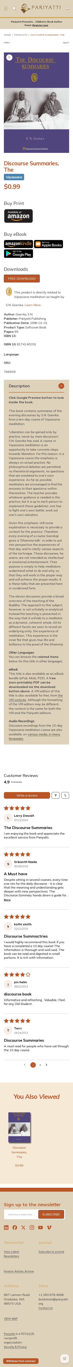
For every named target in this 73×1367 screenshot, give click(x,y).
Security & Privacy (15, 1347)
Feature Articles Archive (19, 1271)
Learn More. (33, 305)
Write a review (27, 795)
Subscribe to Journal (51, 1251)
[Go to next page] (47, 1065)
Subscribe (51, 1214)
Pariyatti (9, 1334)
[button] (6, 8)
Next (66, 42)
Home (7, 34)
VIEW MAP (11, 1318)
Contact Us (46, 1308)
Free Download (22, 278)
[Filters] (56, 795)
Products (20, 34)
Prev (7, 42)
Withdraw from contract (20, 1361)
